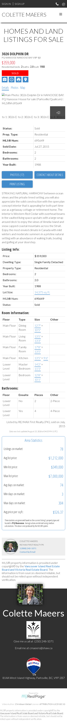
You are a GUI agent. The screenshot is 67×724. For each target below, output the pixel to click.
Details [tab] (5, 87)
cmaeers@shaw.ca (40, 648)
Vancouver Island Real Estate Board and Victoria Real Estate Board (31, 567)
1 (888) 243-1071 (28, 548)
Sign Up (19, 3)
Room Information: (15, 312)
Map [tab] (22, 87)
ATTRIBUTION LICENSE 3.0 (52, 704)
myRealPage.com (33, 696)
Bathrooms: (10, 388)
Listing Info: (10, 249)
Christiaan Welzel (23, 704)
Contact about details (50, 175)
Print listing (17, 184)
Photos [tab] (14, 87)
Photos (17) (17, 175)
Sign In (6, 3)
